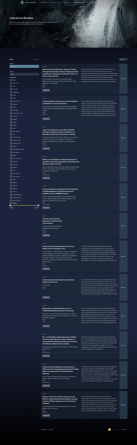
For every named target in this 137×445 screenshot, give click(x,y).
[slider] (10, 205)
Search (12, 63)
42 (121, 429)
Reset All (36, 59)
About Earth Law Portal (106, 2)
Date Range (13, 203)
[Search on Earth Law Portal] (116, 2)
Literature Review (79, 2)
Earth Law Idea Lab (91, 2)
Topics (12, 71)
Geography (13, 77)
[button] (45, 2)
